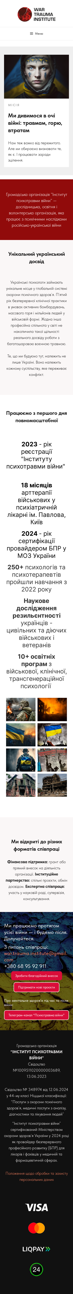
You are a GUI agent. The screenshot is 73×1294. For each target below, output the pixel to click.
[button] (36, 33)
